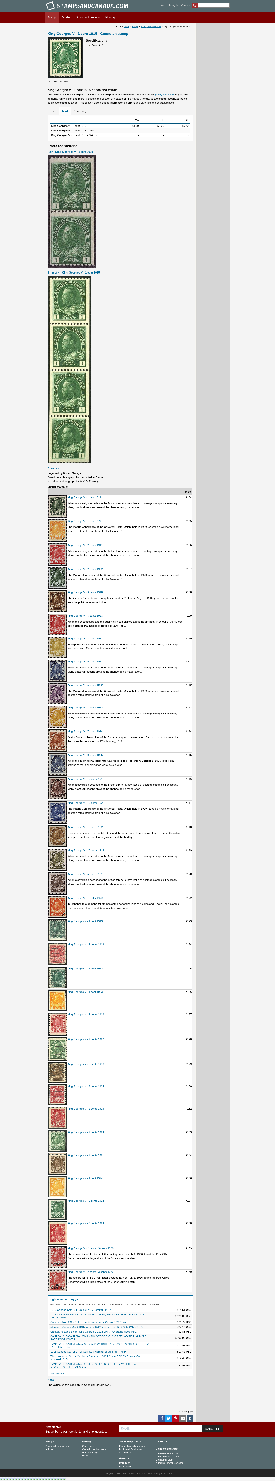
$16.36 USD (184, 1357)
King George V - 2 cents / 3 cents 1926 (91, 1248)
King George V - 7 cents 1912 (85, 707)
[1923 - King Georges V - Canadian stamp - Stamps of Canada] (57, 1001)
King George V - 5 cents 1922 (85, 684)
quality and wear (164, 94)
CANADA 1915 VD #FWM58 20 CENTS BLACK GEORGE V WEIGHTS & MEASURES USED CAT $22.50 (93, 1365)
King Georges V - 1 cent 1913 (85, 921)
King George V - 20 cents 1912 (86, 850)
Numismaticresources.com (169, 1463)
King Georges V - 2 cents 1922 (86, 1039)
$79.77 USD (184, 1322)
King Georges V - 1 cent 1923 (85, 991)
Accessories (125, 1452)
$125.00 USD (183, 1316)
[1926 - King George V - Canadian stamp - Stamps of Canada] (57, 1257)
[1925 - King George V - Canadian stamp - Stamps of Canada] (57, 764)
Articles (49, 1449)
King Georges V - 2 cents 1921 (86, 1155)
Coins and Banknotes (167, 1448)
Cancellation (88, 1446)
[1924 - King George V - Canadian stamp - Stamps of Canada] (57, 740)
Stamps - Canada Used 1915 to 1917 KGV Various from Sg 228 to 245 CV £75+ (97, 1326)
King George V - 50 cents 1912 (86, 873)
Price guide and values (151, 26)
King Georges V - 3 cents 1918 (86, 1064)
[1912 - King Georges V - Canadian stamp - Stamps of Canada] (57, 978)
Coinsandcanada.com (167, 1453)
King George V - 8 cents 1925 (85, 754)
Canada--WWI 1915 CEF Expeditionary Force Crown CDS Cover (88, 1322)
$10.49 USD (184, 1351)
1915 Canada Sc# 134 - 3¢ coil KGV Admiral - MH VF (81, 1309)
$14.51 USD (184, 1309)
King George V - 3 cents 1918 (85, 592)
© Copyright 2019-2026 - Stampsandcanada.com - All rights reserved (137, 1473)
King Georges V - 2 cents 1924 (86, 1132)
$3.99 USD (184, 1365)
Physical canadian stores (132, 1446)
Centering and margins (94, 1449)
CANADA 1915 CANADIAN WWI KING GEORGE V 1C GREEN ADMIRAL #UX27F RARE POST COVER (98, 1338)
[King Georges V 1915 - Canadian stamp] (65, 76)
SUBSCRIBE (212, 1428)
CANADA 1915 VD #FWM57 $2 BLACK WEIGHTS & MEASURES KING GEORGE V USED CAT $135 (99, 1345)
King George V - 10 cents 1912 (86, 778)
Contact (185, 5)
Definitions (124, 1463)
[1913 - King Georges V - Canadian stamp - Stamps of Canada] (57, 930)
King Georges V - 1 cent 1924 (85, 1178)
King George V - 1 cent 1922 (84, 521)
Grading (66, 17)
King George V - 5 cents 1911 (85, 661)
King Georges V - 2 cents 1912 (86, 1014)
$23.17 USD (184, 1326)
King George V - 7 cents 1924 (85, 731)
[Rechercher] (195, 6)
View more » (56, 1373)
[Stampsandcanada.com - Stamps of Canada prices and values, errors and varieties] (89, 11)
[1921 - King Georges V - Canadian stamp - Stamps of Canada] (57, 1164)
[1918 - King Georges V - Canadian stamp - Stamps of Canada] (57, 1073)
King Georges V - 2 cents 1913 (86, 944)
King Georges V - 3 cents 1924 (86, 1086)
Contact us (161, 1441)
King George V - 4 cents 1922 (85, 638)
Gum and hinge (90, 1452)
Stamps (52, 17)
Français (173, 5)
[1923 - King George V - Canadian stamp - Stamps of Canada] (57, 625)
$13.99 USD (184, 1345)
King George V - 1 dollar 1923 (85, 897)
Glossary (110, 17)
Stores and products (88, 17)
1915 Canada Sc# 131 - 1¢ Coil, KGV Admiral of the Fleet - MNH (88, 1351)
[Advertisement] (116, 1398)
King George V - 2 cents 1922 (85, 568)
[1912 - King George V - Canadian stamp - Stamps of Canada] (57, 717)
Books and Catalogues (130, 1449)
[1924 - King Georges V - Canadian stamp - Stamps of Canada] (57, 1095)
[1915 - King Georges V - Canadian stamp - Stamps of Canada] (57, 1118)
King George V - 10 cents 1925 (86, 827)
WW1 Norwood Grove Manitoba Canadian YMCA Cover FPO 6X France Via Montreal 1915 (95, 1358)
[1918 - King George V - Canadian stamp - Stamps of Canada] (57, 601)
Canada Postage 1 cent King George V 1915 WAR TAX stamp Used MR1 (93, 1331)
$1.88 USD (184, 1331)
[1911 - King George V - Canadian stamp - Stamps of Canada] (57, 506)
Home (163, 5)
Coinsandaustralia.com (167, 1456)
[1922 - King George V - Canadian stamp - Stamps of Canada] (57, 530)
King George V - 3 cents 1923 (85, 615)
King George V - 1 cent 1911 (84, 497)
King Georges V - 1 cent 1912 (85, 968)
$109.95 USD (183, 1337)
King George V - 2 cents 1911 (85, 545)
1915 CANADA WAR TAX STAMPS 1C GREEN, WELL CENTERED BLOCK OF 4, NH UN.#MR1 (97, 1316)
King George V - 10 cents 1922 (86, 802)
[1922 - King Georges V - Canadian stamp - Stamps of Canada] (57, 1049)
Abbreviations (126, 1466)
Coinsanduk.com (164, 1460)
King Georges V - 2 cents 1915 (86, 1108)
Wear (85, 1455)
